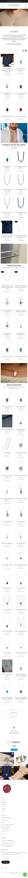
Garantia (3, 822)
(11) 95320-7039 (9, 840)
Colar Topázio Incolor (21, 631)
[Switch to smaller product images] (26, 50)
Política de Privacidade (6, 826)
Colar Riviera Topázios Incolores (7, 190)
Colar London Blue (7, 631)
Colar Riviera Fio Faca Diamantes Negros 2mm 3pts (7, 287)
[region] (14, 730)
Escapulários (4, 802)
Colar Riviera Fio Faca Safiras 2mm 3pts (21, 236)
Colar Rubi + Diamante (21, 116)
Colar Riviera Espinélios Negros (20, 167)
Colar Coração (21, 521)
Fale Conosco (4, 831)
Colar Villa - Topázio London (7, 476)
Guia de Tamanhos (5, 819)
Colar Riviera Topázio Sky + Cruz (7, 213)
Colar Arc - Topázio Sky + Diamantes (7, 311)
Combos (3, 811)
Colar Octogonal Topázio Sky (20, 430)
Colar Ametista (21, 588)
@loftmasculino (9, 845)
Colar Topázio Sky (7, 609)
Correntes (3, 806)
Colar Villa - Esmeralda (21, 475)
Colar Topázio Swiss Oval (7, 675)
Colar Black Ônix (7, 588)
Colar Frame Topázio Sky (7, 565)
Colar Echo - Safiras (7, 356)
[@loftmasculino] (8, 742)
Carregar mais (14, 712)
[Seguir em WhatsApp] (6, 868)
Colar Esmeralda (20, 406)
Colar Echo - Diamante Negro (7, 407)
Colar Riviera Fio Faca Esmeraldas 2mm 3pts (21, 286)
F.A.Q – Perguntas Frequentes (7, 824)
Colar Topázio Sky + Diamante (21, 69)
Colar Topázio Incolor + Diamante (7, 94)
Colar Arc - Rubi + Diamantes (7, 334)
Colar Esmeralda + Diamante (7, 167)
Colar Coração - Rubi (7, 521)
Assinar (6, 862)
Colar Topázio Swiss (21, 609)
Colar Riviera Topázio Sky (20, 190)
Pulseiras (3, 804)
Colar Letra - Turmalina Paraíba (7, 499)
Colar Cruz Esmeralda (7, 543)
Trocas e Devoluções (5, 828)
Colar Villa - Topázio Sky (20, 453)
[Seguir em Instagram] (2, 868)
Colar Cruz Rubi (21, 543)
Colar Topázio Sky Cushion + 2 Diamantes (21, 675)
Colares (3, 799)
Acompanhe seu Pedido (6, 817)
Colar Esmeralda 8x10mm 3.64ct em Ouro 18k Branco (7, 70)
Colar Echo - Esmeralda (21, 356)
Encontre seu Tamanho (14, 43)
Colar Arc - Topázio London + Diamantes (20, 311)
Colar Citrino (7, 652)
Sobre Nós (3, 815)
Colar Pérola (7, 452)
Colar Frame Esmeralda (7, 429)
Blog (2, 833)
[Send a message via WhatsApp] (25, 875)
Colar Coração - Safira (21, 498)
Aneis (2, 797)
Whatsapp (17, 1)
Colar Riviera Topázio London (20, 213)
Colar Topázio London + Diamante (21, 94)
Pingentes (3, 808)
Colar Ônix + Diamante (7, 116)
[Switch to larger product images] (23, 50)
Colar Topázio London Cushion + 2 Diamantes (21, 698)
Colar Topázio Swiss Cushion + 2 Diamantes (7, 698)
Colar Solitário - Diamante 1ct (20, 334)
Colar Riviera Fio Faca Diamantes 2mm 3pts (7, 236)
